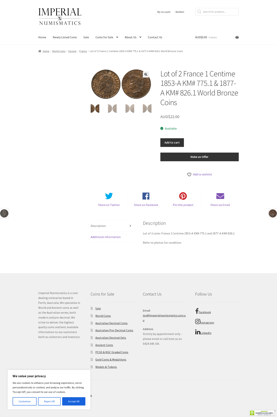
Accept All (73, 401)
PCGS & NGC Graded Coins (111, 352)
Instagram (207, 322)
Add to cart (172, 142)
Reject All (49, 401)
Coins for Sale (104, 37)
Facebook (205, 312)
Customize (25, 401)
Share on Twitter (109, 205)
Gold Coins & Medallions (110, 359)
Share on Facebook (146, 205)
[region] (49, 389)
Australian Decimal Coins (111, 323)
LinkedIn (205, 333)
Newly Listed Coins (65, 37)
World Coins (59, 51)
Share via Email (220, 205)
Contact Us (155, 37)
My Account (163, 12)
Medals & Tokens (106, 367)
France (83, 51)
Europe (72, 51)
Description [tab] (98, 226)
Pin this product (183, 205)
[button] (146, 74)
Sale (86, 37)
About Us (130, 37)
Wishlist (179, 12)
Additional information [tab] (106, 237)
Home (42, 37)
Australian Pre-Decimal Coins (114, 330)
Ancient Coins (104, 345)
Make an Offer (199, 157)
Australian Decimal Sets (110, 337)
